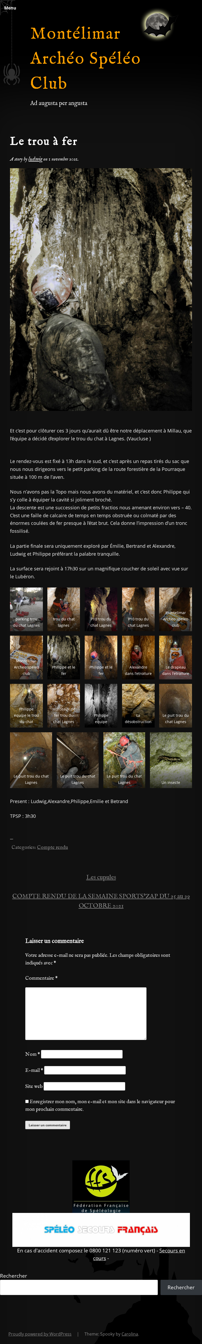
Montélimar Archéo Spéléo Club (85, 59)
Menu (10, 8)
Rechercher (13, 1275)
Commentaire (41, 978)
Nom (32, 1054)
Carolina (130, 1334)
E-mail (34, 1070)
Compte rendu (52, 847)
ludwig (35, 159)
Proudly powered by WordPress (40, 1334)
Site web (34, 1086)
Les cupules (101, 877)
